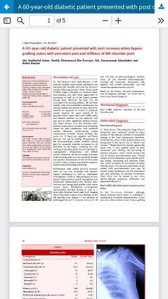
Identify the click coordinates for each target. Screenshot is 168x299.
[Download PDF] (161, 6)
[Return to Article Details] (6, 6)
